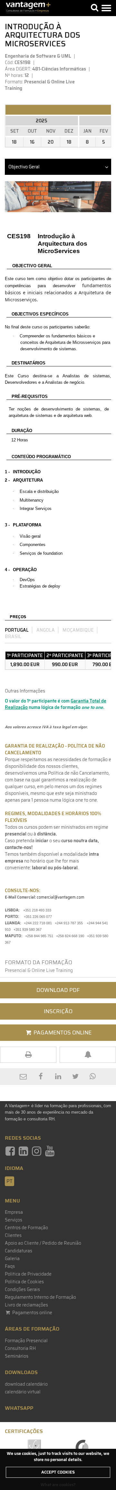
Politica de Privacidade (28, 1274)
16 (32, 142)
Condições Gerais (22, 1289)
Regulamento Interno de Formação (40, 1297)
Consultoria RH (20, 1348)
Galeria (12, 1258)
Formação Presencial (26, 1340)
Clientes (13, 1235)
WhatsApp (19, 1408)
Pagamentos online (31, 1312)
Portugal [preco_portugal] (17, 630)
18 (14, 142)
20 (50, 142)
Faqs (10, 1266)
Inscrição (58, 1011)
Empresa (14, 1212)
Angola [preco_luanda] (45, 630)
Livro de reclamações (26, 1304)
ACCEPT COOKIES (58, 1472)
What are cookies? (58, 1484)
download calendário (26, 1384)
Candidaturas (18, 1250)
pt (9, 1181)
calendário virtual (23, 1391)
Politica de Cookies (24, 1281)
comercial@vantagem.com (60, 897)
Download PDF (58, 990)
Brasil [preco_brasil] (13, 636)
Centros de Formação (26, 1227)
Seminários (16, 1356)
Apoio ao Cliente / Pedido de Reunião (43, 1243)
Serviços (13, 1219)
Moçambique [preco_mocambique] (78, 630)
